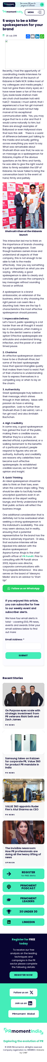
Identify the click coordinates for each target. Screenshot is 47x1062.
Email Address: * (14, 639)
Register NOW (23, 975)
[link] (23, 4)
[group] (23, 4)
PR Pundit (28, 556)
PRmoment (23, 1013)
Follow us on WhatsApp (25, 588)
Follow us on (21, 992)
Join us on (21, 1003)
